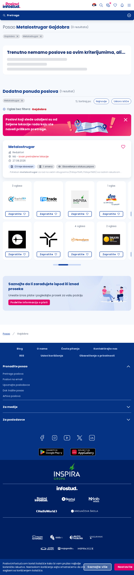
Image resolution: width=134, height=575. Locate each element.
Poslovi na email (12, 379)
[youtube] (67, 438)
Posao (6, 333)
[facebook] (42, 438)
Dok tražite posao (13, 390)
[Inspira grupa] (79, 200)
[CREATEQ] (16, 241)
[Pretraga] (101, 5)
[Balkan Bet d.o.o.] (111, 241)
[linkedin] (91, 438)
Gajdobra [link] (22, 333)
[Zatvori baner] (125, 120)
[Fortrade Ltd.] (48, 200)
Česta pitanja (70, 348)
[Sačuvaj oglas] (123, 146)
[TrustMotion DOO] (48, 241)
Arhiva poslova (11, 396)
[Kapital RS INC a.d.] (16, 200)
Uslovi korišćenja (52, 355)
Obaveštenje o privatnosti (97, 355)
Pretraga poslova (13, 373)
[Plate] (108, 5)
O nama (42, 348)
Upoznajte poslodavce (16, 385)
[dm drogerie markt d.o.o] (111, 200)
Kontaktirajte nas (105, 348)
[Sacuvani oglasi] (115, 5)
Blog (20, 348)
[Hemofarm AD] (79, 241)
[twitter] (79, 438)
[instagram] (54, 438)
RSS (21, 355)
